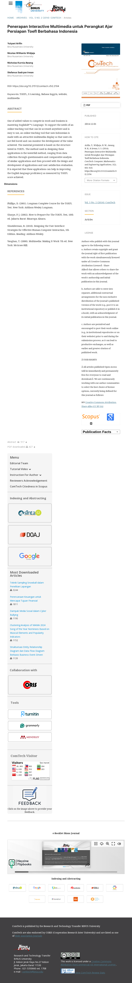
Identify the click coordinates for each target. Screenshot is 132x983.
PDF (88, 105)
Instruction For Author (24, 474)
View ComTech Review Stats (90, 972)
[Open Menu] (10, 3)
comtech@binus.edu (32, 971)
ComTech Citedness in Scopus (28, 486)
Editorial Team (19, 463)
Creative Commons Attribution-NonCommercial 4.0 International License (88, 963)
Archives (21, 17)
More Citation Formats (98, 180)
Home (10, 17)
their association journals (28, 935)
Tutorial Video (19, 469)
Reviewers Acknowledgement (28, 480)
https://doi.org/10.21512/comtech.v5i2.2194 (36, 86)
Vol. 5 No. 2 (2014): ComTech (45, 17)
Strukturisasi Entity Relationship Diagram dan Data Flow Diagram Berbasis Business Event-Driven (27, 650)
